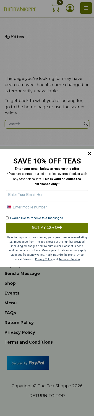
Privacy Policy (43, 259)
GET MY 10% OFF (47, 227)
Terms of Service (69, 259)
